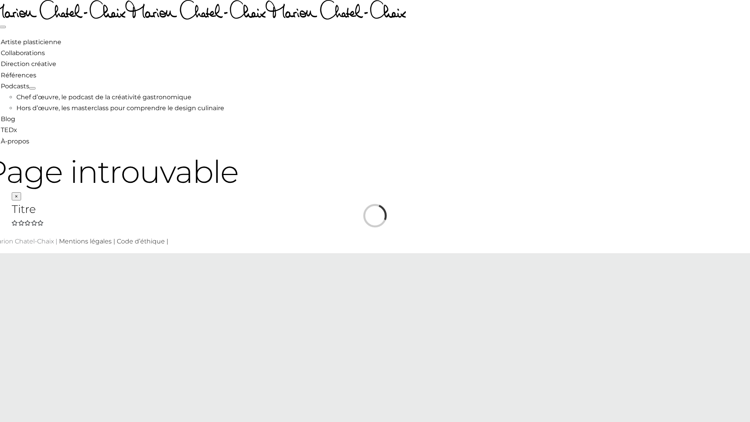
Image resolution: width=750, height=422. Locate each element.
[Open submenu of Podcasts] (32, 88)
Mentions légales (85, 241)
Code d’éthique (141, 241)
